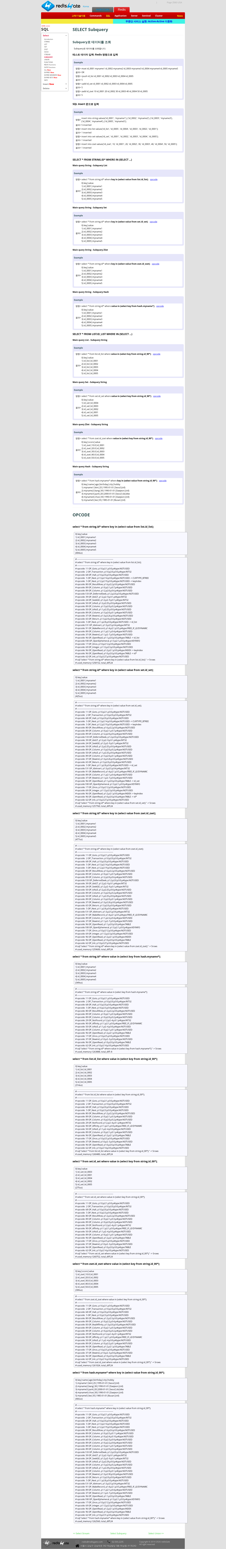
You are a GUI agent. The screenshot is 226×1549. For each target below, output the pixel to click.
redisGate (102, 9)
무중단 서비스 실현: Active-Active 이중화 (149, 21)
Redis (122, 9)
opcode (153, 179)
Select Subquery (118, 1533)
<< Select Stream (81, 1533)
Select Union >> (156, 1533)
